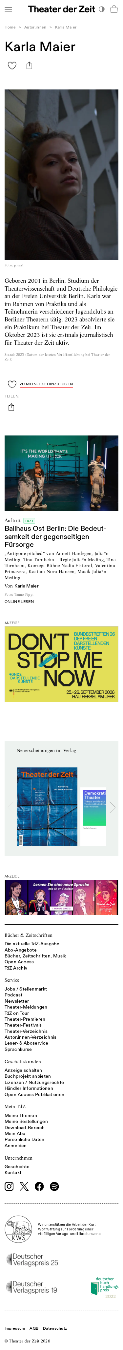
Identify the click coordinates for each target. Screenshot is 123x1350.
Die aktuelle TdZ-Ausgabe (32, 944)
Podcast (13, 995)
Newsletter (17, 1001)
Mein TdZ (15, 1106)
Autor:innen (35, 27)
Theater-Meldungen (26, 1007)
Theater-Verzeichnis (26, 1031)
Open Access (19, 962)
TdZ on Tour (17, 1013)
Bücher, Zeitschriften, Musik (35, 956)
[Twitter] (24, 1186)
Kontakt (13, 1172)
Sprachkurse (18, 1049)
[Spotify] (54, 1186)
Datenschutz (55, 1328)
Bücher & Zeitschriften (29, 935)
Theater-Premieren (25, 1019)
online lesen (19, 602)
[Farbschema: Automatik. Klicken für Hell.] (101, 9)
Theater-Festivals (23, 1025)
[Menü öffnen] (8, 9)
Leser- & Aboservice (27, 1043)
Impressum (15, 1328)
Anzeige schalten (23, 1070)
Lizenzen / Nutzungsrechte (34, 1082)
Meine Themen (21, 1115)
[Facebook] (39, 1186)
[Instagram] (9, 1186)
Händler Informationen (29, 1088)
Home (10, 27)
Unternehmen (19, 1158)
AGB (34, 1328)
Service (12, 980)
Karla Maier (26, 586)
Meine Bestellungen (26, 1121)
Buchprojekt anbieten (28, 1076)
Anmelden (16, 1145)
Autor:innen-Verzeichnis (31, 1037)
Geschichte (17, 1166)
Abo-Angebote (21, 950)
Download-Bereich (25, 1127)
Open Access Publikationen (35, 1094)
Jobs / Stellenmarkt (26, 989)
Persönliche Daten (25, 1139)
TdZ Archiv (16, 968)
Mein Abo (15, 1133)
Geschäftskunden (23, 1062)
